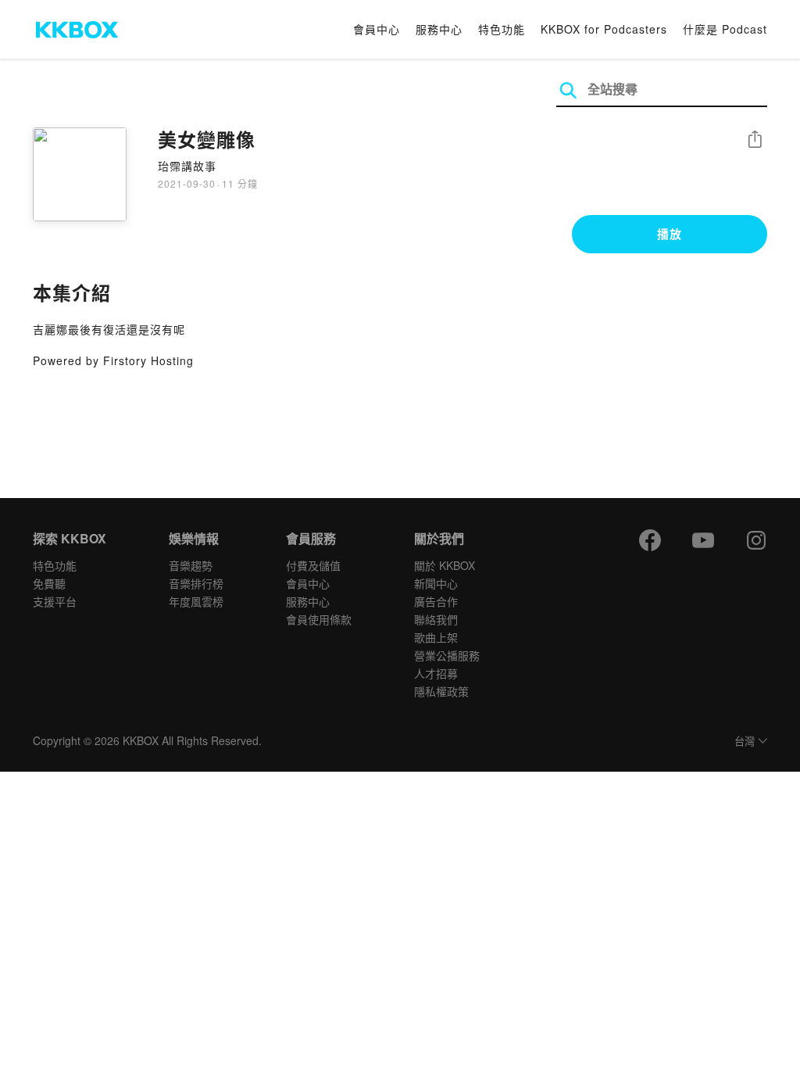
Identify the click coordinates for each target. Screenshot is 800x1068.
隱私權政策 (441, 691)
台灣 (744, 741)
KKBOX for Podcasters (604, 29)
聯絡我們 (436, 619)
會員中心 (376, 29)
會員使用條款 (319, 619)
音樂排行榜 (196, 583)
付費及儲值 (313, 565)
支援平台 (55, 601)
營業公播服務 (447, 655)
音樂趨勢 (190, 565)
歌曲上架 (436, 637)
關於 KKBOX (444, 565)
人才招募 (436, 673)
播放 (669, 233)
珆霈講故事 (187, 166)
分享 (755, 140)
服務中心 (439, 29)
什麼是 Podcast (725, 29)
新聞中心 (436, 583)
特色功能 (501, 29)
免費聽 (49, 583)
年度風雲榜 (196, 601)
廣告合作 (436, 601)
